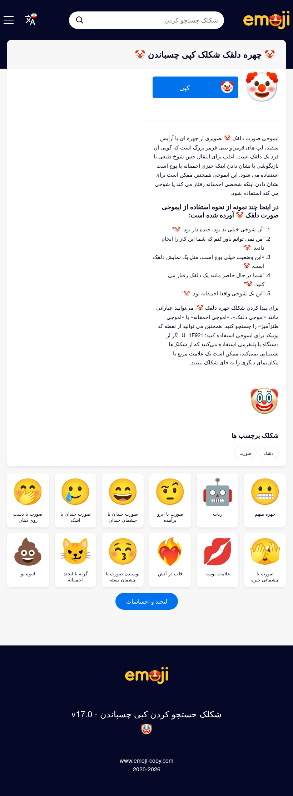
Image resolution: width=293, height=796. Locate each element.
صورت (245, 453)
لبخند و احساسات (146, 601)
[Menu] (9, 20)
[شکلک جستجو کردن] (79, 20)
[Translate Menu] (30, 20)
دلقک (268, 453)
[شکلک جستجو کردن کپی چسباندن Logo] (146, 682)
